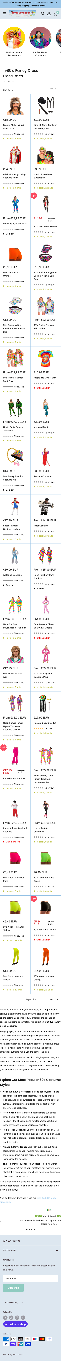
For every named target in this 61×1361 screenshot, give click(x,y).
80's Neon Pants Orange (11, 274)
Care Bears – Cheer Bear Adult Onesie (44, 626)
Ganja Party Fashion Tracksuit (13, 429)
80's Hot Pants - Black (45, 929)
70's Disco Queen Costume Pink (43, 675)
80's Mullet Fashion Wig (13, 675)
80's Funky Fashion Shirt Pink (13, 379)
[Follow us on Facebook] (5, 1317)
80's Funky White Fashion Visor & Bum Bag (14, 328)
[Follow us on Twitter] (11, 1317)
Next (52, 999)
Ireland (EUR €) (11, 1303)
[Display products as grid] (51, 90)
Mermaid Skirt (41, 427)
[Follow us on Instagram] (17, 1317)
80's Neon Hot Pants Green (44, 879)
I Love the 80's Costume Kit (41, 830)
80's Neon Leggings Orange (44, 978)
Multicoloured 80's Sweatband (43, 176)
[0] (55, 14)
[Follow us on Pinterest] (23, 1317)
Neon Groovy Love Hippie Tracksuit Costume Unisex (43, 778)
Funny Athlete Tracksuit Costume (15, 830)
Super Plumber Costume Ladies (11, 527)
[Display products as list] (56, 90)
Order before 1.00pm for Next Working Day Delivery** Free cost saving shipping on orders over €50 (30, 4)
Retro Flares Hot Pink (14, 778)
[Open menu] (4, 13)
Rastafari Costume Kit (45, 723)
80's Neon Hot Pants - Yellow (14, 928)
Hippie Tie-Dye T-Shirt (45, 377)
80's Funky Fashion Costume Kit (13, 478)
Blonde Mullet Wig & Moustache (13, 127)
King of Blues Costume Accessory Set (45, 127)
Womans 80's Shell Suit (15, 223)
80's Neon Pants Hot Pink (13, 879)
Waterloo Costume (12, 575)
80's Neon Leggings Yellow (13, 978)
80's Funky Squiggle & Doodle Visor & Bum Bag (45, 275)
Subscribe (13, 1287)
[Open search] (43, 13)
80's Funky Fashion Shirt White (44, 327)
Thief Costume (41, 525)
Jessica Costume (42, 476)
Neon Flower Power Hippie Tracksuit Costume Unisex (13, 726)
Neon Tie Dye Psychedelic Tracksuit (14, 626)
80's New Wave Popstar (46, 226)
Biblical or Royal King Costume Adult (14, 176)
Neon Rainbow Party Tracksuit (44, 577)
